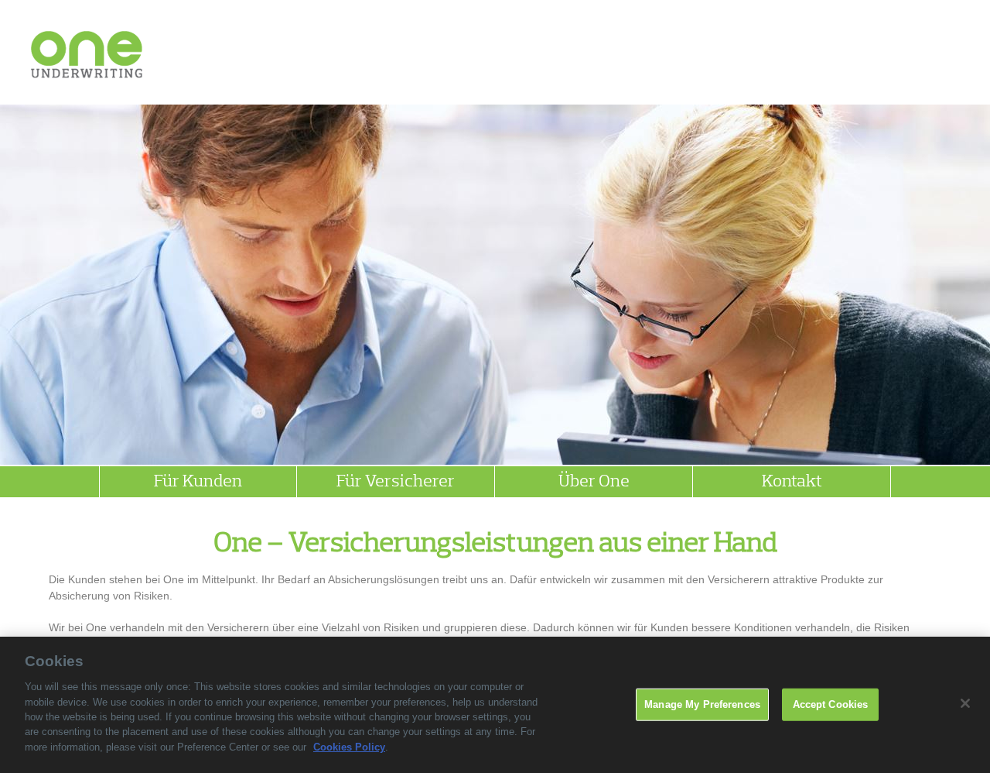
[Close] (965, 703)
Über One (594, 481)
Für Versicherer (395, 481)
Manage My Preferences (702, 704)
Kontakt (792, 481)
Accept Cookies (831, 704)
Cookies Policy (349, 747)
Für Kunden (198, 481)
